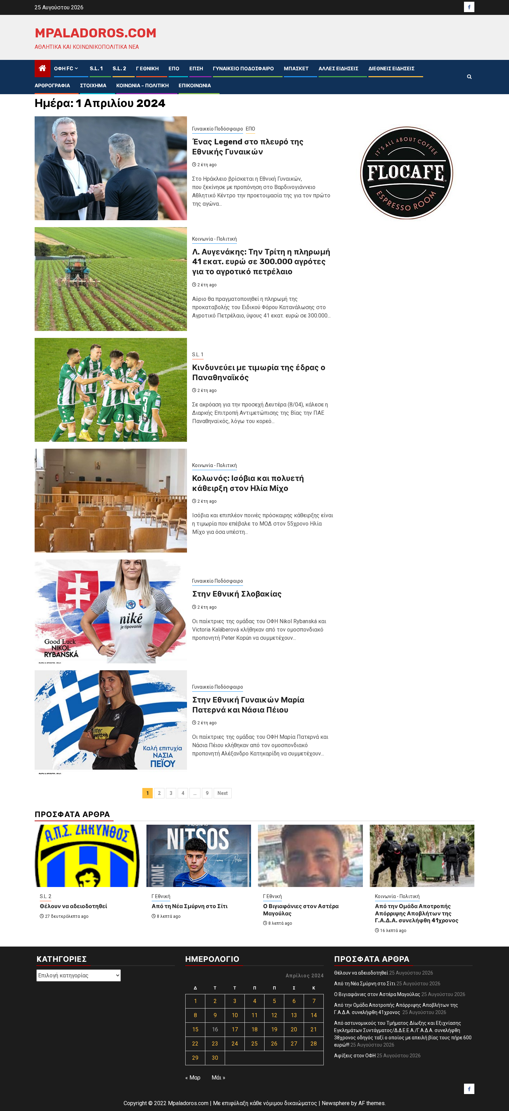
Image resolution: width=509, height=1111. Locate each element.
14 (314, 1015)
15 (195, 1029)
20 (294, 1029)
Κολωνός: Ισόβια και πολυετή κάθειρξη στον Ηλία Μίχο (248, 483)
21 (314, 1029)
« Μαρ (192, 1077)
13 (294, 1015)
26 (274, 1043)
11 (254, 1015)
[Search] (469, 76)
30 (215, 1058)
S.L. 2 (119, 69)
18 (254, 1029)
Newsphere (336, 1103)
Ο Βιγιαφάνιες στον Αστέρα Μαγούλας (377, 994)
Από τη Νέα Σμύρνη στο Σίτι (189, 906)
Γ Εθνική (147, 69)
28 (314, 1043)
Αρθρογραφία (52, 86)
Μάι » (218, 1077)
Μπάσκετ (296, 69)
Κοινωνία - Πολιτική (214, 239)
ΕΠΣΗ (196, 69)
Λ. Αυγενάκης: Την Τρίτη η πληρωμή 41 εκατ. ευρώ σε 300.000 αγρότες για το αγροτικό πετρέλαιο (261, 261)
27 (294, 1043)
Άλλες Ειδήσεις (338, 69)
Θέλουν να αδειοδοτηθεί (73, 906)
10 (235, 1015)
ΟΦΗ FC (63, 69)
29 (195, 1058)
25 (254, 1043)
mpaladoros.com (96, 33)
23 (215, 1043)
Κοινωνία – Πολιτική (142, 86)
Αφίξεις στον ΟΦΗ (355, 1055)
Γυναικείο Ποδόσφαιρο (243, 69)
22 (195, 1043)
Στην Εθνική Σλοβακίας (237, 594)
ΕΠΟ (174, 69)
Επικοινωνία (195, 86)
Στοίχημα (93, 86)
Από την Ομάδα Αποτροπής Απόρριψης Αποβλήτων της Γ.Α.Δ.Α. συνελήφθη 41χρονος (417, 913)
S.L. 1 (96, 69)
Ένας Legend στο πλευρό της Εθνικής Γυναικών (248, 146)
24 (235, 1043)
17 (235, 1029)
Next (222, 793)
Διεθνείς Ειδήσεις (391, 69)
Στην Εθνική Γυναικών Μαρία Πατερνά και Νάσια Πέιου (248, 705)
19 (274, 1029)
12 (274, 1015)
